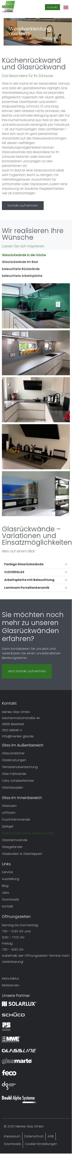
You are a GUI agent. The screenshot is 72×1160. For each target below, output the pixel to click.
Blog (5, 886)
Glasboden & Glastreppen (22, 854)
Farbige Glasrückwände (23, 564)
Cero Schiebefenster (18, 780)
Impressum (12, 1136)
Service (7, 872)
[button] (66, 7)
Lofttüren (9, 812)
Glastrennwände (14, 840)
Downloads (10, 899)
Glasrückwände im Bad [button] (20, 262)
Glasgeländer (12, 847)
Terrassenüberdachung (20, 767)
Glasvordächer (13, 753)
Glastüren (9, 806)
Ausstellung (10, 879)
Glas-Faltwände (14, 774)
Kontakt (7, 906)
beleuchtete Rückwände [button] (21, 269)
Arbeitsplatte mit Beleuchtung (29, 580)
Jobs (5, 892)
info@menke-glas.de (18, 736)
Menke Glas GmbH (29, 1126)
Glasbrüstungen (14, 760)
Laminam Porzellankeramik (26, 587)
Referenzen (10, 985)
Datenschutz (33, 1136)
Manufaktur (10, 978)
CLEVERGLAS (14, 572)
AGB (50, 1136)
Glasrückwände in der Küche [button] (24, 255)
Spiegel (7, 826)
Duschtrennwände (16, 819)
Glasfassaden (12, 787)
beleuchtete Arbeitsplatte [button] (22, 276)
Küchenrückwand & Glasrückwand (28, 833)
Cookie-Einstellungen (41, 1144)
